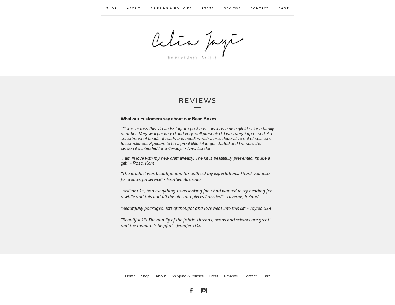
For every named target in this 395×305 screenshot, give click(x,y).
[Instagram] (204, 290)
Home (130, 276)
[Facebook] (191, 290)
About (134, 8)
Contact (260, 8)
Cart (284, 8)
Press (208, 8)
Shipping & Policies (171, 8)
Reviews (232, 8)
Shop (111, 8)
